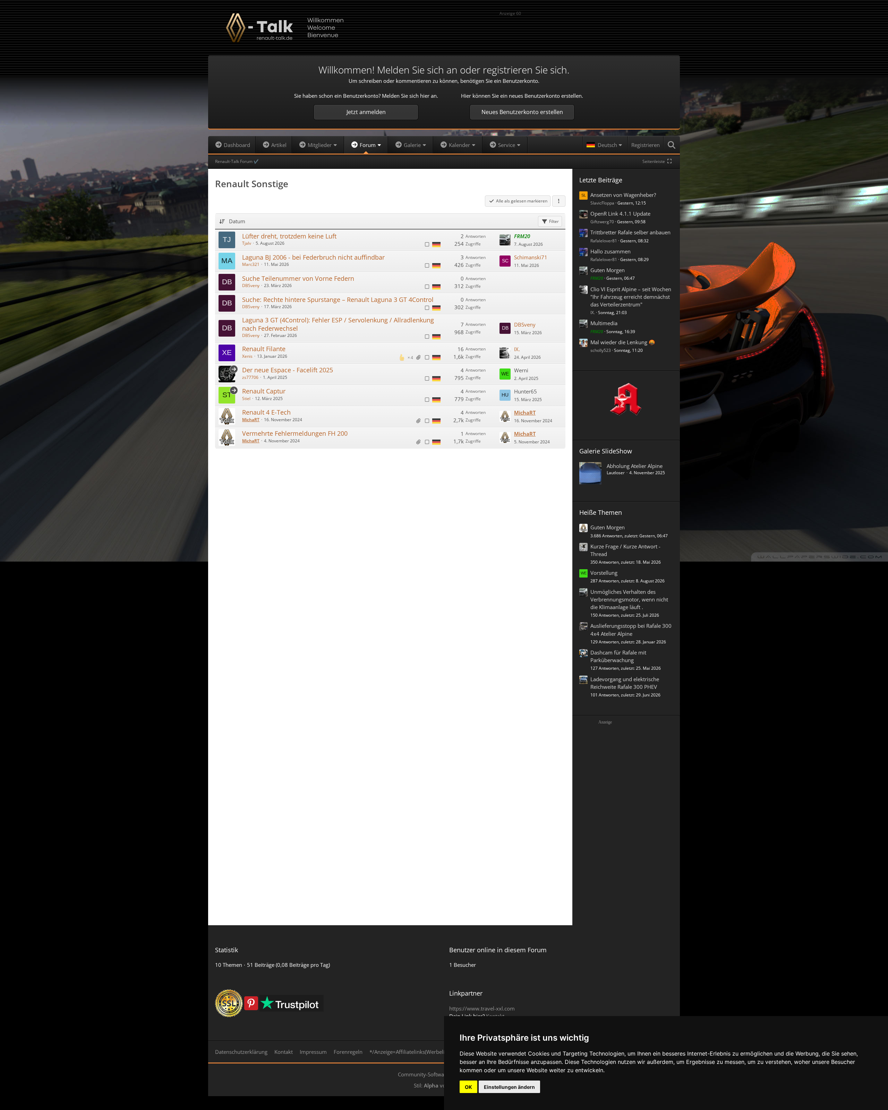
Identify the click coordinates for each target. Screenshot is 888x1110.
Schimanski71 (530, 257)
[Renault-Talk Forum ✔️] (444, 27)
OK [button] (468, 1087)
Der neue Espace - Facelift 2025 (287, 370)
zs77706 (250, 377)
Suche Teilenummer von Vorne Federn (298, 278)
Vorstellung (603, 572)
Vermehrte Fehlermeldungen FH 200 (295, 433)
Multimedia (603, 323)
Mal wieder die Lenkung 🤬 (622, 342)
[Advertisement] (586, 29)
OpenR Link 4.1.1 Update (620, 213)
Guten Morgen (607, 270)
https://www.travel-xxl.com (482, 1008)
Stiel (246, 398)
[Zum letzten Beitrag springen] (505, 239)
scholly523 (600, 350)
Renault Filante (263, 349)
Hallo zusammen (610, 251)
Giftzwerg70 (602, 222)
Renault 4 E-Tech (266, 412)
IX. (517, 349)
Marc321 (250, 264)
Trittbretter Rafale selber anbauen (630, 232)
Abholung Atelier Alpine (635, 465)
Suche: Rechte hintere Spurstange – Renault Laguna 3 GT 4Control (338, 299)
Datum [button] (237, 221)
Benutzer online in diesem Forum (498, 950)
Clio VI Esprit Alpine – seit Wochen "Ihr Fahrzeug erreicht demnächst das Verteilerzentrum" (630, 297)
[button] (605, 145)
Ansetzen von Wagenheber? (623, 194)
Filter (554, 221)
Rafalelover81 (603, 241)
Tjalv (246, 243)
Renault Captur (263, 391)
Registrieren (645, 144)
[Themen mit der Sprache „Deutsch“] (436, 244)
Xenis (247, 356)
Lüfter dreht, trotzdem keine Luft (289, 236)
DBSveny (250, 285)
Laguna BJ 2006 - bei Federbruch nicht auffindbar (313, 257)
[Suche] (672, 145)
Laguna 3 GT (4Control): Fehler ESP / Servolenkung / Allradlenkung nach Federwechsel (338, 324)
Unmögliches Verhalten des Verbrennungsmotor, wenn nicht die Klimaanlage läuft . (629, 599)
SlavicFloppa (602, 203)
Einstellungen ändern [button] (509, 1087)
